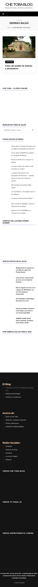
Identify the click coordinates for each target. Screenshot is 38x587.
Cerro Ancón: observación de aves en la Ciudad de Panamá (25, 280)
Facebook (9, 453)
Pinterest (8, 459)
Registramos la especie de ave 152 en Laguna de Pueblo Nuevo (25, 270)
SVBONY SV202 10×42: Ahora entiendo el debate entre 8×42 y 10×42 (24, 320)
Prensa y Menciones (12, 423)
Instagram (9, 446)
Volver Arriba (19, 583)
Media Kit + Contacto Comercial (16, 420)
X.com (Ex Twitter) (11, 456)
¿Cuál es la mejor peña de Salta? (22, 198)
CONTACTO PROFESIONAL (15, 426)
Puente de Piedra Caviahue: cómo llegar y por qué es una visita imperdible (25, 311)
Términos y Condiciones (13, 397)
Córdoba (9, 62)
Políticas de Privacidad (13, 393)
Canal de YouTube (11, 449)
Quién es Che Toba (12, 416)
